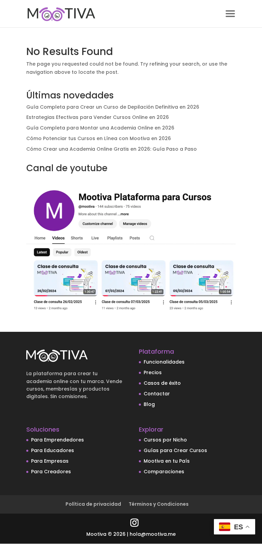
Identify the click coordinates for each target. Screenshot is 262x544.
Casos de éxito (162, 383)
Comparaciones (164, 471)
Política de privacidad (93, 504)
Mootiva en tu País (167, 461)
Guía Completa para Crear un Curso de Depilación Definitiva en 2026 (112, 107)
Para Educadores (52, 450)
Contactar (157, 393)
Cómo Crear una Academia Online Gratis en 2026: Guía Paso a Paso (111, 149)
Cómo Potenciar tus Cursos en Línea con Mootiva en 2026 (98, 138)
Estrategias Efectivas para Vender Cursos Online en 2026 (97, 117)
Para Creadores (51, 471)
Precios (153, 372)
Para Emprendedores (57, 439)
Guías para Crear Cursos (175, 450)
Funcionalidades (164, 361)
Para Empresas (50, 461)
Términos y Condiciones (159, 504)
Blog (149, 404)
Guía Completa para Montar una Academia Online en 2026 (100, 127)
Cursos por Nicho (165, 439)
